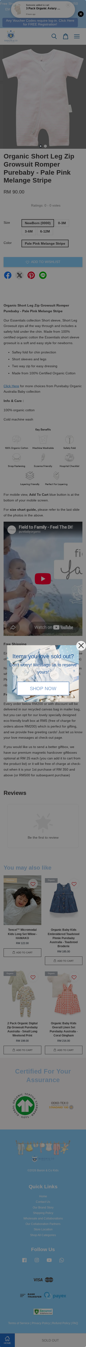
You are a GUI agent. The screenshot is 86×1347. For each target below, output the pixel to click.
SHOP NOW (43, 688)
